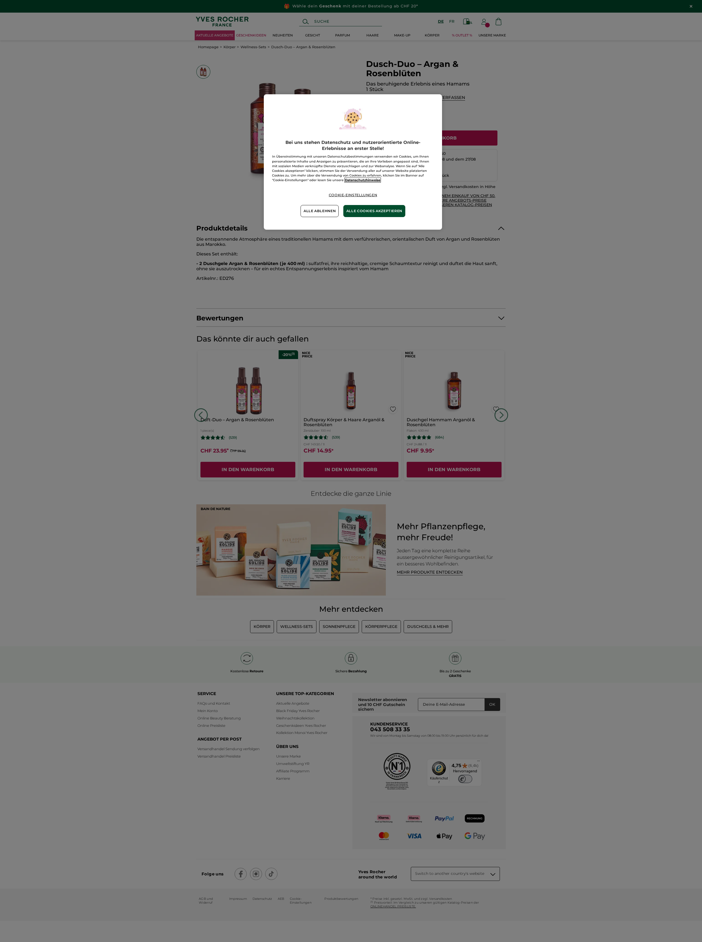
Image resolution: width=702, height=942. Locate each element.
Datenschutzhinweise (362, 180)
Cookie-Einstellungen (353, 195)
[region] (353, 162)
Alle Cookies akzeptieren (374, 211)
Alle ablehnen (320, 211)
